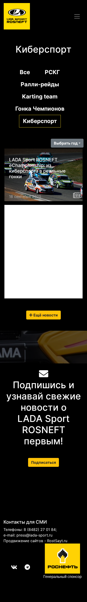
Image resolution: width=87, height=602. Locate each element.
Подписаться (43, 462)
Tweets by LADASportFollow (30, 208)
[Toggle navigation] (77, 16)
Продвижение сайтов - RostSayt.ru (35, 540)
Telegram (23, 567)
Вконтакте (10, 567)
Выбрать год (66, 143)
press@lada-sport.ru (34, 535)
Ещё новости (45, 315)
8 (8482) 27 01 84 (40, 529)
